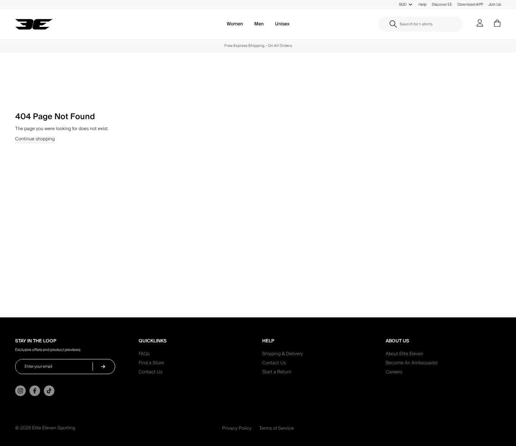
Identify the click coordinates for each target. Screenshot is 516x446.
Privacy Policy (237, 428)
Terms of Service (276, 428)
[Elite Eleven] (34, 24)
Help (422, 4)
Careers (394, 373)
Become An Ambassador (412, 364)
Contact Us (150, 373)
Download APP (470, 4)
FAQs (144, 355)
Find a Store (151, 364)
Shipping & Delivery (282, 355)
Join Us (494, 4)
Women (235, 24)
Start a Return (276, 373)
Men (259, 24)
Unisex (282, 24)
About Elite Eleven (404, 355)
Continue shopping (35, 139)
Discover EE (442, 4)
